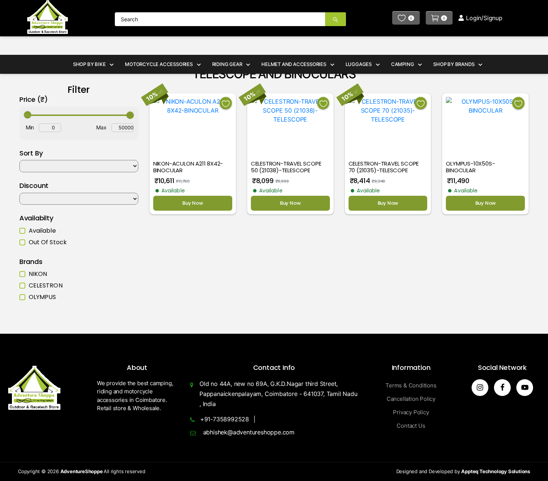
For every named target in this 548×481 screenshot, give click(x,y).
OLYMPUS (42, 297)
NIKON (38, 274)
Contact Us (411, 425)
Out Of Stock (48, 242)
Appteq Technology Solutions (495, 471)
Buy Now (192, 203)
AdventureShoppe (82, 471)
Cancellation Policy (411, 398)
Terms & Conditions (410, 385)
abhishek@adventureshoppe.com (249, 432)
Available (42, 231)
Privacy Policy (411, 412)
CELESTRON (46, 285)
